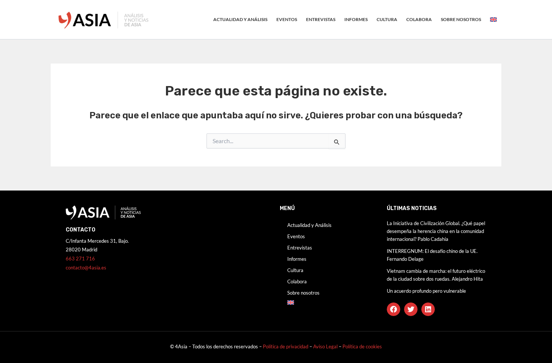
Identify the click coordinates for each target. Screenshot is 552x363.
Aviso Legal (326, 346)
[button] (393, 309)
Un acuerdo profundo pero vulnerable (426, 291)
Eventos (286, 19)
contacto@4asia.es (86, 268)
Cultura (387, 19)
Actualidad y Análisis (240, 19)
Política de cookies (362, 346)
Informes (356, 19)
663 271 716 (80, 259)
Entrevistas (320, 19)
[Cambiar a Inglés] (493, 20)
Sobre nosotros (461, 19)
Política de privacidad (285, 346)
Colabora (419, 19)
